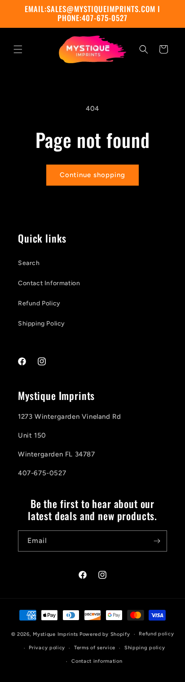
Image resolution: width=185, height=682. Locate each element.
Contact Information (49, 283)
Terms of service (94, 648)
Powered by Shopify (104, 634)
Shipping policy (144, 648)
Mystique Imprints (55, 634)
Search (29, 263)
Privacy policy (47, 648)
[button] (18, 49)
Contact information (96, 661)
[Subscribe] (157, 541)
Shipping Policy (41, 323)
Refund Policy (39, 303)
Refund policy (156, 634)
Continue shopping (92, 175)
